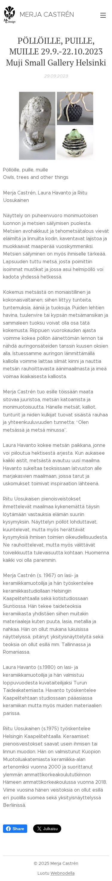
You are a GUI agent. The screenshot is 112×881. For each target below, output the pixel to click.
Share (18, 828)
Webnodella (62, 873)
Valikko (103, 15)
